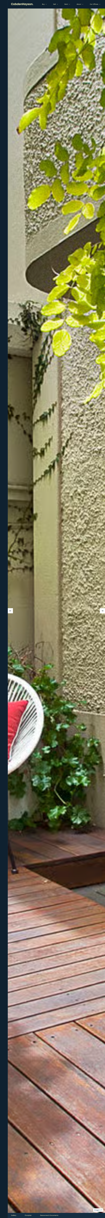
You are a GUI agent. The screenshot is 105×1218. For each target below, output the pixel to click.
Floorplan (28, 1215)
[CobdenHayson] (22, 4)
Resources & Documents (49, 1215)
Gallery (13, 1215)
